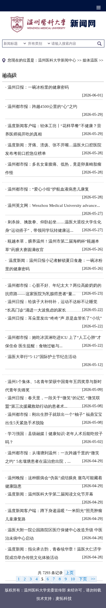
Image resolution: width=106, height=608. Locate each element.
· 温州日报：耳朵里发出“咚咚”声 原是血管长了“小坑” (53, 318)
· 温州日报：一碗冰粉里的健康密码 (37, 87)
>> (93, 579)
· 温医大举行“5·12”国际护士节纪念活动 (40, 357)
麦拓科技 (63, 598)
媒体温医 (90, 60)
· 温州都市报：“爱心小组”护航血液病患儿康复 (47, 189)
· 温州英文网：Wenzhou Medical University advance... (52, 205)
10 (73, 579)
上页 (70, 573)
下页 (83, 579)
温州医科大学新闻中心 (57, 60)
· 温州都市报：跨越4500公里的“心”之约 (41, 106)
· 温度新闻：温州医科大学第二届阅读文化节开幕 (49, 494)
